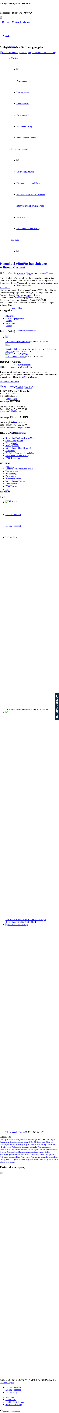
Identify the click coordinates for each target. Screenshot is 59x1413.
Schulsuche (10, 450)
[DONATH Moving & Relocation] (15, 22)
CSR (43, 1140)
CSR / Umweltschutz (14, 318)
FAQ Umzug (11, 486)
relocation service (28, 1152)
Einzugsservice (12, 443)
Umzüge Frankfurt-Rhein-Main (19, 469)
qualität (18, 1150)
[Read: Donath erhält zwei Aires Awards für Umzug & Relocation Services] (7, 345)
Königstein (49, 1142)
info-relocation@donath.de (18, 427)
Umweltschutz (34, 1154)
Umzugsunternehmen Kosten (33, 1159)
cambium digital (7, 1382)
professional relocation (37, 1145)
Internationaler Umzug (15, 481)
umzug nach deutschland (12, 1157)
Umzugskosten (35, 1157)
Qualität (8, 321)
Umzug (29, 273)
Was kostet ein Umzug (7, 1162)
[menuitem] (32, 1397)
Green (12, 1142)
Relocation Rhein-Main (14, 1152)
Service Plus (16, 308)
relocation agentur (33, 1150)
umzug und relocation (51, 1159)
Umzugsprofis (4, 1159)
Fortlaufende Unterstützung (17, 455)
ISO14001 (32, 1142)
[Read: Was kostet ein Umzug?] (16, 354)
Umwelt (26, 1154)
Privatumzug (10, 474)
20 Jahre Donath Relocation (17, 341)
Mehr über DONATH (9, 381)
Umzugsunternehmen (17, 1159)
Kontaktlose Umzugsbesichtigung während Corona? (23, 265)
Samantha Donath (45, 273)
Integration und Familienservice (19, 448)
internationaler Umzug (21, 1142)
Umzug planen (11, 471)
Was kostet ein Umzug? (15, 356)
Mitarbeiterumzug (13, 479)
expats (53, 1140)
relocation (24, 1150)
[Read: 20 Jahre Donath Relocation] (7, 337)
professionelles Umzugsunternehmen (39, 1147)
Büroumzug (32, 1140)
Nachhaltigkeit (4, 1145)
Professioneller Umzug (19, 1147)
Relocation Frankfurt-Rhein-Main (20, 438)
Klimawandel (40, 1142)
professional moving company (20, 1145)
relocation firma (45, 1150)
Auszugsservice (12, 445)
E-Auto (48, 1140)
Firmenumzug (11, 476)
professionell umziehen (7, 1150)
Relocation (10, 323)
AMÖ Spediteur (5, 1140)
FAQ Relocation (12, 458)
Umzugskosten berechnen (49, 1157)
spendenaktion (15, 1154)
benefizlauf (24, 1140)
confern (38, 1140)
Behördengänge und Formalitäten (19, 453)
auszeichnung (15, 1140)
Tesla (21, 1154)
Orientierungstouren (14, 440)
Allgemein (20, 273)
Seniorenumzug (12, 483)
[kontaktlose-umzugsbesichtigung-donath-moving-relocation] (29, 52)
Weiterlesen (5, 287)
